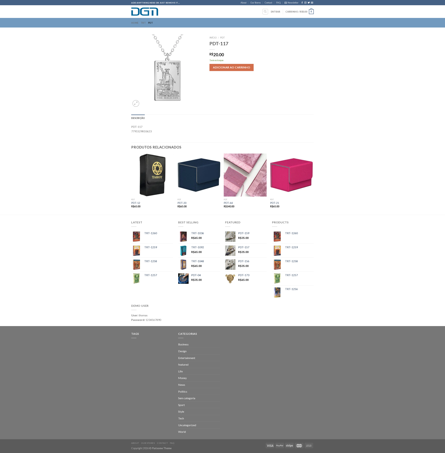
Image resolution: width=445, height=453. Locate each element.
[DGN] (148, 11)
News (181, 384)
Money (182, 378)
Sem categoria (186, 398)
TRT (143, 22)
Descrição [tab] (138, 118)
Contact (268, 2)
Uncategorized (187, 425)
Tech (181, 418)
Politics (182, 391)
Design (182, 351)
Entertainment (186, 358)
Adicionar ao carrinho (231, 67)
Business (183, 344)
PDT (150, 22)
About (243, 2)
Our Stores (255, 2)
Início (213, 37)
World (182, 431)
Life (180, 371)
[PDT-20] (198, 175)
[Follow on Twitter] (309, 3)
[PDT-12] (152, 175)
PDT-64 (228, 202)
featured (183, 364)
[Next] (312, 183)
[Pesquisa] (265, 11)
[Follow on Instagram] (305, 3)
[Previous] (131, 183)
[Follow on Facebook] (302, 3)
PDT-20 (181, 202)
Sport (181, 405)
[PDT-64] (245, 175)
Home (134, 22)
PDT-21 (274, 202)
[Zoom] (135, 103)
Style (181, 411)
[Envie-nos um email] (312, 3)
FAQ (278, 2)
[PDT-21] (291, 175)
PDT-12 (135, 202)
